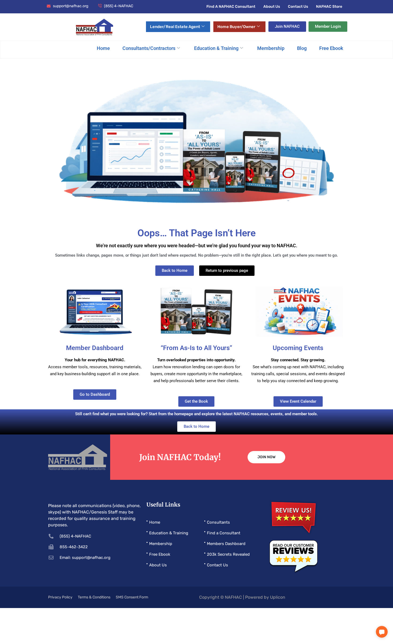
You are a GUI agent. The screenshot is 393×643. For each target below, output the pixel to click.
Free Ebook (331, 48)
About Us (271, 6)
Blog (302, 48)
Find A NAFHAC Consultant (230, 6)
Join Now (266, 457)
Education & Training (216, 48)
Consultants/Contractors (148, 48)
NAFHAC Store (329, 6)
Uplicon (277, 597)
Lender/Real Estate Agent (175, 26)
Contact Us (298, 6)
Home (103, 48)
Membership (270, 48)
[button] (382, 632)
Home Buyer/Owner (236, 26)
